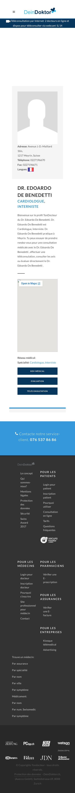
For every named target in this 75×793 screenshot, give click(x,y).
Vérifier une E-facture (47, 611)
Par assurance (20, 663)
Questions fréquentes (49, 528)
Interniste (28, 206)
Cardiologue (30, 201)
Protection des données (26, 504)
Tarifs (46, 520)
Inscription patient (49, 495)
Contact (24, 618)
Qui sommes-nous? (25, 482)
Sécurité (25, 513)
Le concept (26, 473)
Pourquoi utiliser (48, 504)
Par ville (16, 683)
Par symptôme (20, 689)
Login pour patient (49, 486)
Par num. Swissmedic (24, 709)
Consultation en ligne (50, 513)
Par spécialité (19, 670)
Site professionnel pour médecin (28, 607)
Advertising (49, 649)
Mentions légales (25, 493)
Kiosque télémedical (49, 642)
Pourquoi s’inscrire (25, 594)
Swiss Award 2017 (24, 522)
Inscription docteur (26, 585)
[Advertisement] (37, 61)
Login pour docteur (26, 576)
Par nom (17, 676)
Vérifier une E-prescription (50, 578)
